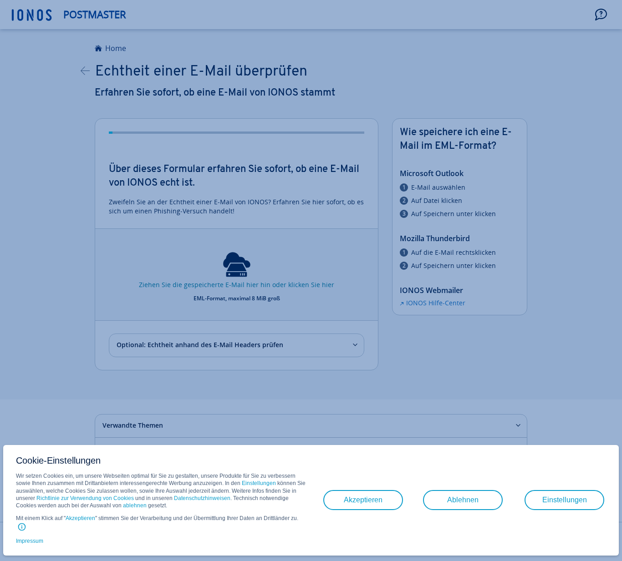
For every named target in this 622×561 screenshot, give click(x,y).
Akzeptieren (80, 518)
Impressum (29, 541)
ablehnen (135, 505)
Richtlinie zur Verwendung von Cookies (85, 498)
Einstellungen (259, 483)
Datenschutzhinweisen (202, 498)
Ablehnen (463, 500)
